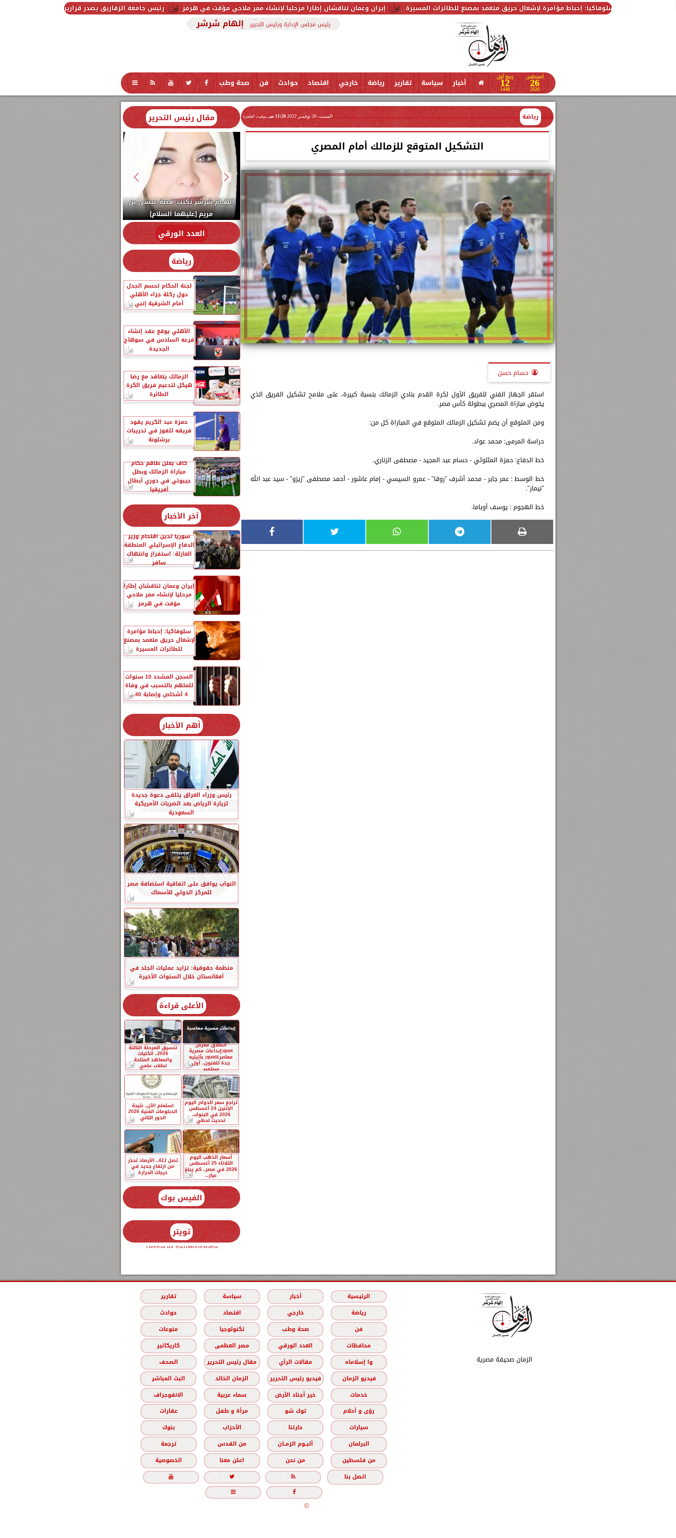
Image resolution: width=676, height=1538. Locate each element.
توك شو (295, 1411)
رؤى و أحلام (358, 1411)
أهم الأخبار (181, 725)
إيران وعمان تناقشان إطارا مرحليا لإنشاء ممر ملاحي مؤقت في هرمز (400, 8)
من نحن (295, 1460)
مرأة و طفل (232, 1411)
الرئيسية (358, 1296)
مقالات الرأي (295, 1362)
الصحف (168, 1362)
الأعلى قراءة (181, 1005)
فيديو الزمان (359, 1378)
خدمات (358, 1395)
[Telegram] (459, 532)
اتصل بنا (355, 1476)
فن (263, 83)
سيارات (358, 1427)
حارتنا (295, 1427)
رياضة (376, 83)
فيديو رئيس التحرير (295, 1378)
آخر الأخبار (181, 516)
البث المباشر (168, 1378)
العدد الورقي (181, 233)
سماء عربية (231, 1395)
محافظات (359, 1345)
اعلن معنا (231, 1460)
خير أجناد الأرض (295, 1395)
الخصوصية (168, 1460)
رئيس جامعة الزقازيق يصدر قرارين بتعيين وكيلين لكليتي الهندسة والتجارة (168, 8)
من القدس (231, 1444)
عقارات (168, 1411)
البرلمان (358, 1444)
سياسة (432, 83)
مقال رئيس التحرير (181, 117)
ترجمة (168, 1444)
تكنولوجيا (231, 1329)
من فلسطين (358, 1460)
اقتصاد (318, 83)
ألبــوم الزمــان (295, 1444)
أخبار (459, 83)
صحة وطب (234, 83)
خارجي (348, 83)
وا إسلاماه (358, 1362)
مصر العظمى (231, 1345)
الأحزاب (231, 1427)
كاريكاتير (168, 1345)
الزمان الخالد (231, 1378)
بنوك (168, 1427)
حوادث (288, 83)
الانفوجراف (168, 1395)
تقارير (403, 83)
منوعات (168, 1329)
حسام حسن (513, 373)
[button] (226, 177)
